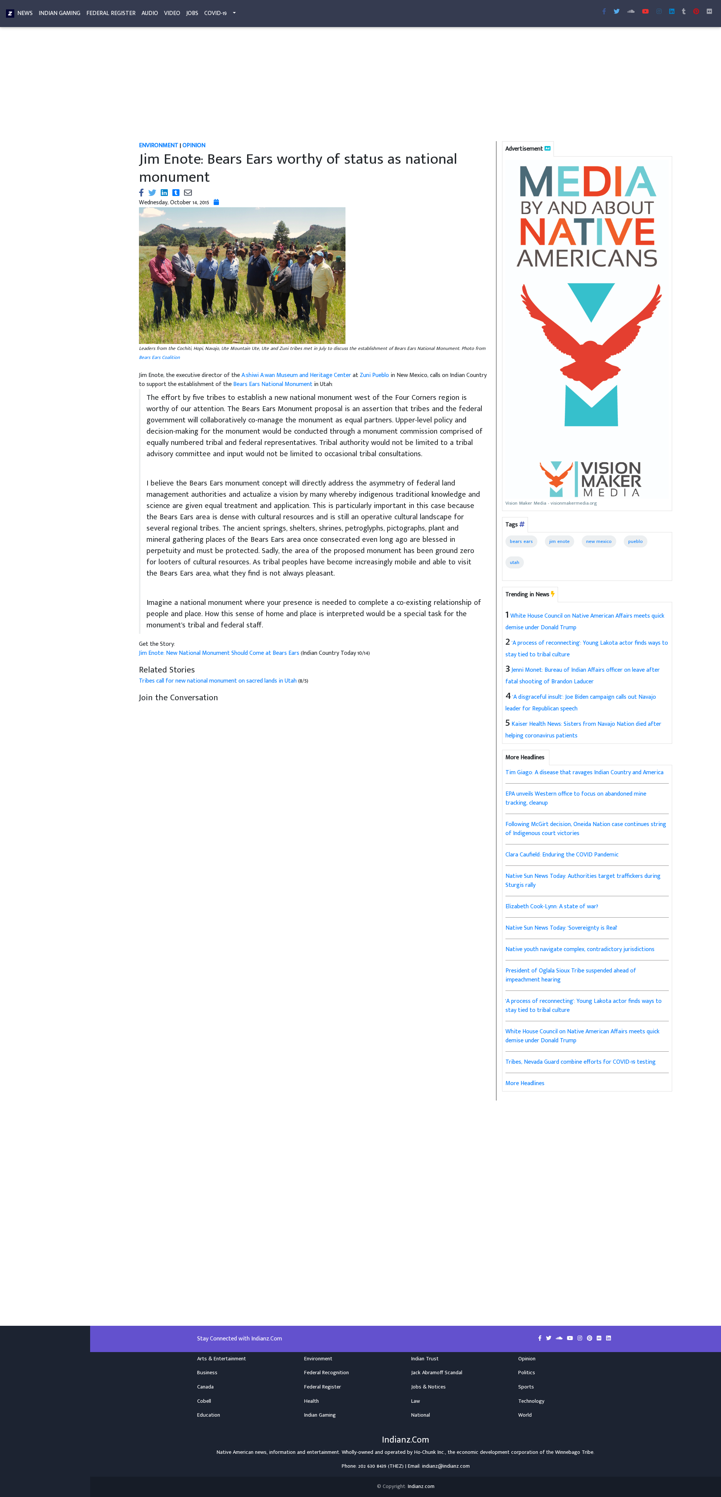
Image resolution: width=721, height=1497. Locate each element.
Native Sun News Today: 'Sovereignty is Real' (561, 928)
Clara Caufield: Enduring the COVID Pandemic (561, 855)
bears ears (521, 541)
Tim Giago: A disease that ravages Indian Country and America (584, 772)
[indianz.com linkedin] (671, 12)
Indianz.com (421, 1486)
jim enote (559, 541)
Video (172, 13)
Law (415, 1401)
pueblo (635, 541)
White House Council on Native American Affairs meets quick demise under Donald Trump (582, 1036)
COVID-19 (215, 13)
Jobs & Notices (428, 1386)
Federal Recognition (326, 1372)
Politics (526, 1372)
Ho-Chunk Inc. (429, 1452)
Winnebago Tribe (574, 1452)
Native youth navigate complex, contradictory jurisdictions (580, 949)
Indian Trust (425, 1358)
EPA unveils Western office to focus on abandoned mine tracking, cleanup (575, 798)
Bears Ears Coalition (159, 357)
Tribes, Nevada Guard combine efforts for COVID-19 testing (580, 1062)
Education (208, 1415)
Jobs (192, 13)
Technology (531, 1401)
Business (207, 1372)
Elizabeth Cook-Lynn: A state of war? (551, 907)
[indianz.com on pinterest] (590, 1338)
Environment (318, 1358)
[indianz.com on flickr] (709, 12)
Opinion (526, 1358)
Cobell (204, 1401)
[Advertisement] (358, 85)
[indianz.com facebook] (604, 12)
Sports (526, 1386)
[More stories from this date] (216, 202)
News (25, 13)
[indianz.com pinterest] (696, 12)
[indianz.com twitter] (617, 12)
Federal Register (111, 13)
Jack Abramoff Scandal (436, 1372)
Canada (205, 1386)
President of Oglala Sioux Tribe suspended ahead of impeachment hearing (570, 975)
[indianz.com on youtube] (645, 12)
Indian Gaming (59, 13)
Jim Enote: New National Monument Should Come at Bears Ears (220, 653)
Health (311, 1401)
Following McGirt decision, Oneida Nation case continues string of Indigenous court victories (585, 828)
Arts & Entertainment (221, 1358)
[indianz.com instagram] (659, 12)
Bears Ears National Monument (272, 384)
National (420, 1415)
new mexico (599, 541)
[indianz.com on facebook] (540, 1338)
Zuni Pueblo (374, 375)
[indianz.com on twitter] (549, 1338)
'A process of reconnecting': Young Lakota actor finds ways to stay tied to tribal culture (583, 1005)
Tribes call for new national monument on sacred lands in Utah (218, 681)
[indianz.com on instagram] (581, 1338)
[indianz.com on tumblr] (684, 12)
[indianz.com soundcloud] (631, 12)
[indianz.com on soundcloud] (560, 1338)
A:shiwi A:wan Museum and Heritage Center (296, 375)
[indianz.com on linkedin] (608, 1338)
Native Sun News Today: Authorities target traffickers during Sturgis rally (583, 880)
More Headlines (525, 1083)
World (525, 1415)
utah (514, 562)
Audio (150, 13)
